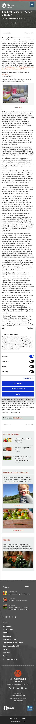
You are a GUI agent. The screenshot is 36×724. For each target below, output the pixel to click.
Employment (23, 718)
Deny (18, 394)
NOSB (5, 649)
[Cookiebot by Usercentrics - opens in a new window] (26, 328)
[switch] (31, 361)
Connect (6, 656)
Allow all (18, 383)
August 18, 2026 (13, 592)
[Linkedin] (22, 688)
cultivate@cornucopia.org (18, 699)
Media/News (17, 418)
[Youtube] (26, 688)
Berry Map (18, 505)
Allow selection (18, 389)
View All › (28, 587)
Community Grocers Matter (13, 643)
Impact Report (8, 629)
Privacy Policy (13, 718)
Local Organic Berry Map (11, 646)
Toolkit (5, 633)
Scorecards (7, 636)
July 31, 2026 (12, 598)
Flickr (20, 107)
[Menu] (32, 4)
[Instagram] (14, 688)
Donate (5, 623)
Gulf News (5, 74)
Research (6, 652)
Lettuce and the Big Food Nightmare (23, 440)
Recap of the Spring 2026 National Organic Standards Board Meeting (23, 458)
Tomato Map (18, 530)
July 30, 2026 (12, 605)
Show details (27, 378)
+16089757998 (18, 701)
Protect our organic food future (23, 449)
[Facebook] (10, 688)
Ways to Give (7, 626)
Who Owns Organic (9, 639)
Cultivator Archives (10, 659)
